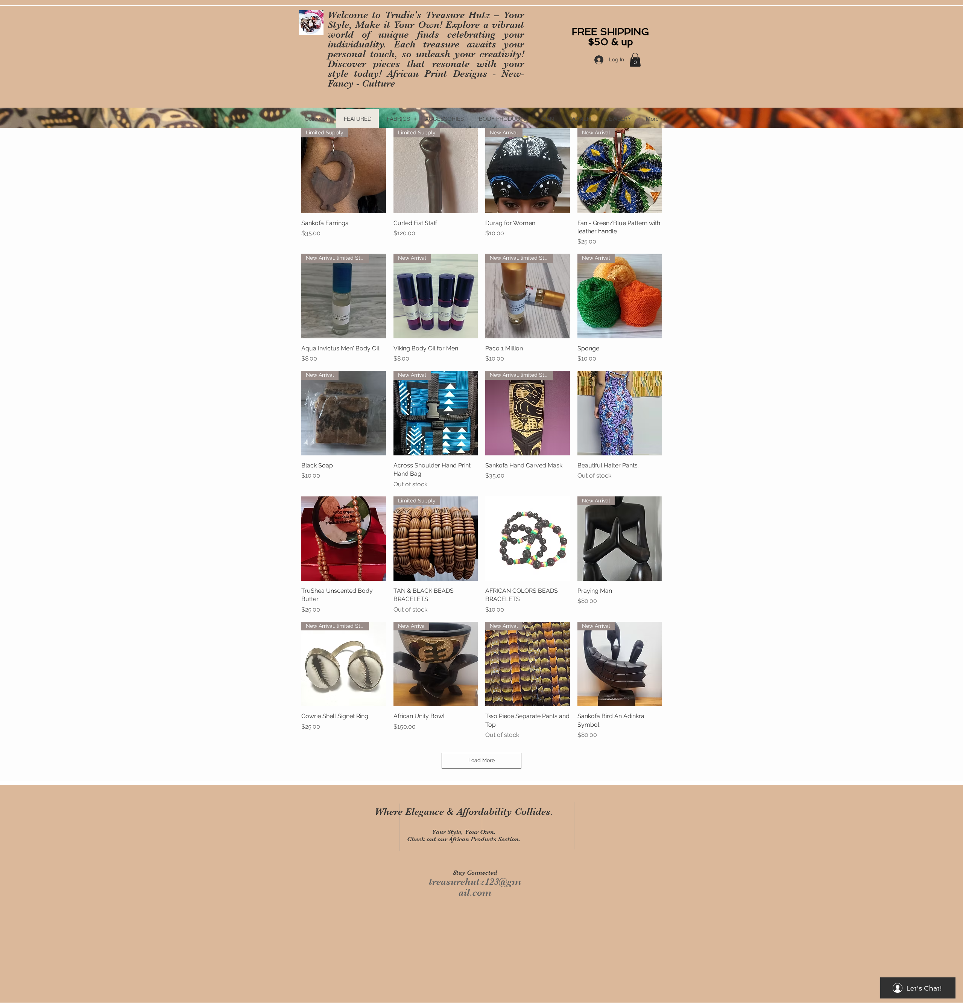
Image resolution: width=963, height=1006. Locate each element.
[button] (635, 60)
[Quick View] (619, 413)
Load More (481, 760)
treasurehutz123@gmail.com (475, 887)
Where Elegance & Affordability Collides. (464, 811)
